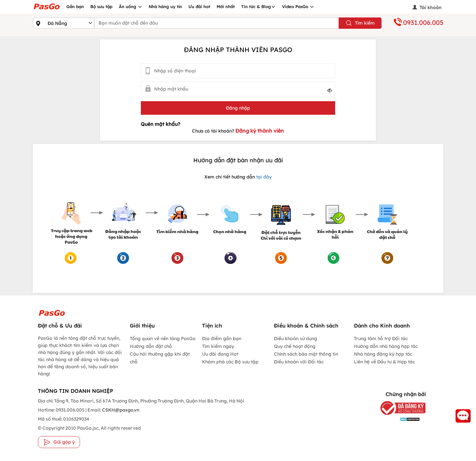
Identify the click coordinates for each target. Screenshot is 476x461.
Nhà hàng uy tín (165, 6)
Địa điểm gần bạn (221, 338)
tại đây (263, 177)
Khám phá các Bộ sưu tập (230, 362)
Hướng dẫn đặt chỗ (151, 346)
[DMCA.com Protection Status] (398, 418)
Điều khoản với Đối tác (298, 362)
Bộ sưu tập (101, 6)
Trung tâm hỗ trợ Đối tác (381, 338)
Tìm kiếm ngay (218, 346)
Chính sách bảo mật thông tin (306, 354)
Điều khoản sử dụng (295, 338)
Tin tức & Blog (256, 6)
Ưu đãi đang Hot (220, 354)
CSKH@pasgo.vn (120, 410)
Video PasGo (296, 6)
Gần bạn (75, 6)
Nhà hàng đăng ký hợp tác (383, 354)
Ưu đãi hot (199, 6)
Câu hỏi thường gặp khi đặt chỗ (160, 358)
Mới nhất (226, 6)
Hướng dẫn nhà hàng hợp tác (386, 346)
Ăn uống (128, 6)
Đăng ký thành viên (259, 130)
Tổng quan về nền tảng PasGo (163, 338)
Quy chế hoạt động (294, 346)
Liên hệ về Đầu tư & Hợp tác (384, 362)
